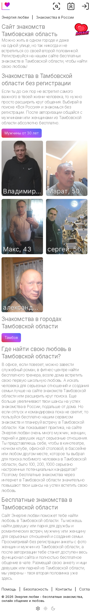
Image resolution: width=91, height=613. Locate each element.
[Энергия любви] (6, 4)
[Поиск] (56, 6)
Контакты (64, 589)
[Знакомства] (71, 6)
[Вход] (85, 6)
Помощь (9, 589)
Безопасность (36, 589)
